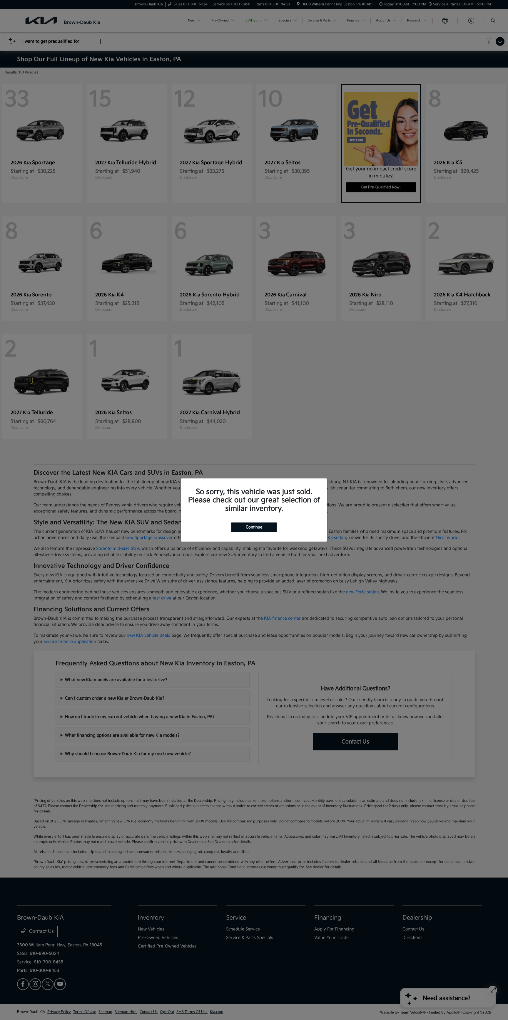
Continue (254, 527)
